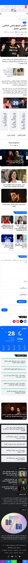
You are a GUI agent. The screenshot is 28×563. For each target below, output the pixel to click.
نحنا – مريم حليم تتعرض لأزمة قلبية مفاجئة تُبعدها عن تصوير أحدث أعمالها (7, 226)
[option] (14, 157)
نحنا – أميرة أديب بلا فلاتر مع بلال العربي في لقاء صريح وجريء (15, 161)
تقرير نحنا (21, 552)
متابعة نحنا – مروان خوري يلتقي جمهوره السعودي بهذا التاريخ (21, 245)
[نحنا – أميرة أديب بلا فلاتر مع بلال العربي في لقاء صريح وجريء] (22, 488)
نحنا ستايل (16, 552)
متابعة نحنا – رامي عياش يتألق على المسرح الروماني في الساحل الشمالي (7, 246)
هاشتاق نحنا (4, 550)
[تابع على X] (17, 32)
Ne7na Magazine (21, 32)
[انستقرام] (11, 145)
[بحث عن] (27, 13)
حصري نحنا (10, 550)
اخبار (20, 19)
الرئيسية (23, 19)
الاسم (25, 281)
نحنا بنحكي (16, 550)
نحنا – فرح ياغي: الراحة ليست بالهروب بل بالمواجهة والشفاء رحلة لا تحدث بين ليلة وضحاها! (21, 228)
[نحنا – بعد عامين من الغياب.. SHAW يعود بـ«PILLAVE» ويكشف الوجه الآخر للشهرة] (22, 481)
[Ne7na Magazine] (14, 10)
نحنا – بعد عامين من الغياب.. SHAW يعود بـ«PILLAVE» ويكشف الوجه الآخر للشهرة (9, 481)
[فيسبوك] (15, 145)
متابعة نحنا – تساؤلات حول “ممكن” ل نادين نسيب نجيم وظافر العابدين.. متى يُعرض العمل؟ (14, 416)
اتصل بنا (6, 552)
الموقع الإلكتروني (23, 294)
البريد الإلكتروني (23, 288)
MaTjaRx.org (11, 547)
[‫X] (13, 145)
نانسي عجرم (10, 135)
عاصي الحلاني (21, 135)
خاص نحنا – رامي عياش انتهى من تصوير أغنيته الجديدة (12, 6)
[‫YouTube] (17, 321)
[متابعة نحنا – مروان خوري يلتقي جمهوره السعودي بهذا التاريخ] (21, 238)
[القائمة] (1, 13)
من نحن (11, 552)
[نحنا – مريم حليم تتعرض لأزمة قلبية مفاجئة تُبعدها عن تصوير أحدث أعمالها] (7, 220)
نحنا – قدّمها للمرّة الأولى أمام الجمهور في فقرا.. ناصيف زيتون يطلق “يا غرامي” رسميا (9, 473)
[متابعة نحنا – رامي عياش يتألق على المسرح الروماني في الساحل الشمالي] (7, 238)
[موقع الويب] (17, 145)
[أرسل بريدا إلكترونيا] (15, 32)
